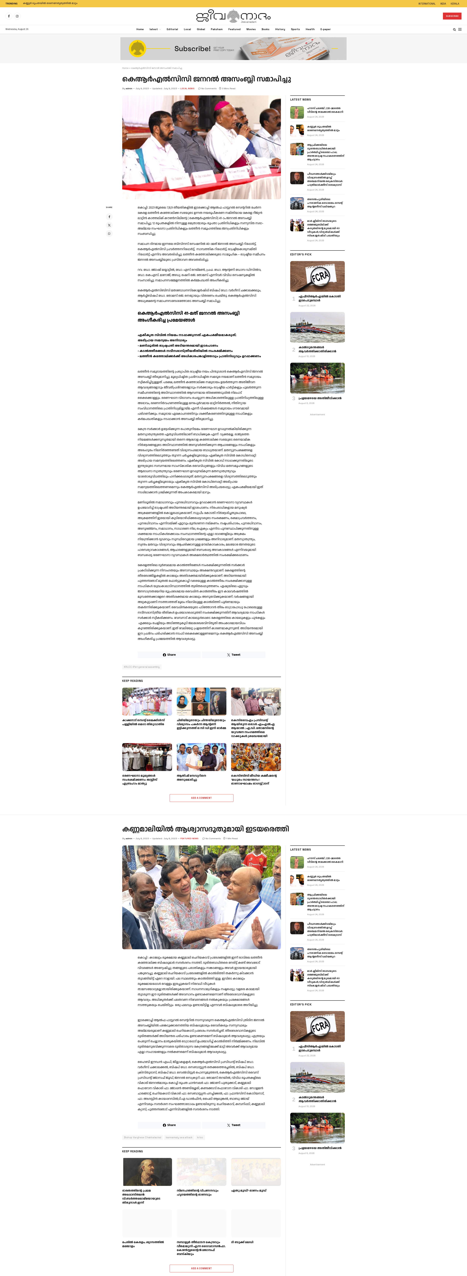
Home (140, 29)
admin (129, 88)
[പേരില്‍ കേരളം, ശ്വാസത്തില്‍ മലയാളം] (147, 1223)
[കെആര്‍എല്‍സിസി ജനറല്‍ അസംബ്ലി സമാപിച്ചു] (201, 147)
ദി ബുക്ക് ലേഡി (242, 1242)
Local (187, 29)
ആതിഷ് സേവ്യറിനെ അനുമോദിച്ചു (191, 778)
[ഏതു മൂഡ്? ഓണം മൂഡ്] (256, 1172)
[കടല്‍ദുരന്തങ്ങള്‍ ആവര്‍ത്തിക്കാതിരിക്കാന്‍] (317, 327)
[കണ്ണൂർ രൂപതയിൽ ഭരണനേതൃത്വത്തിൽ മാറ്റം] (297, 131)
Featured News (189, 838)
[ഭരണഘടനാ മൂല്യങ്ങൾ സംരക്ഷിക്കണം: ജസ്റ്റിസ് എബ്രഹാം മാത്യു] (147, 757)
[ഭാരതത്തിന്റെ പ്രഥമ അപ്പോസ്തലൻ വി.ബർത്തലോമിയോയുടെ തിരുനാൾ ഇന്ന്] (147, 1172)
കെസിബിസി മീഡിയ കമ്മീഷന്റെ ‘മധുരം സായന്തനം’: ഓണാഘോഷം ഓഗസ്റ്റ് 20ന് (254, 780)
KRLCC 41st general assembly (142, 666)
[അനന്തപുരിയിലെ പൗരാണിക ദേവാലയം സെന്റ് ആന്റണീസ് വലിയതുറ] (297, 203)
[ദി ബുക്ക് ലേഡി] (256, 1223)
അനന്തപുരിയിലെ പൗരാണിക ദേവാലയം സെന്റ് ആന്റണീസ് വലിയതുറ (325, 203)
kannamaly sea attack (179, 1137)
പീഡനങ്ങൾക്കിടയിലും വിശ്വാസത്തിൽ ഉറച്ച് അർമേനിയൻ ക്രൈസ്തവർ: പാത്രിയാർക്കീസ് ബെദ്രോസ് (325, 179)
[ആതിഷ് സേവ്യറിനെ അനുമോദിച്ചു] (202, 757)
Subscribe (452, 16)
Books (265, 29)
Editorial (172, 29)
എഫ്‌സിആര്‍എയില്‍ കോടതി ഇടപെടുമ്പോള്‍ (320, 299)
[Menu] (460, 29)
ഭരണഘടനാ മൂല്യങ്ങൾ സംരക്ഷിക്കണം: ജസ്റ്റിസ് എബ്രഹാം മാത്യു (139, 780)
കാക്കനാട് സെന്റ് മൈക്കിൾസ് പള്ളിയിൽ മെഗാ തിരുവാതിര (143, 722)
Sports (295, 29)
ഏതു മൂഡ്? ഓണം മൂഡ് (248, 1191)
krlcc (200, 1137)
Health (310, 29)
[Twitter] (109, 225)
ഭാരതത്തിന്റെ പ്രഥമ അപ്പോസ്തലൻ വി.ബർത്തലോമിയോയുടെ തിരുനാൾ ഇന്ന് (141, 1197)
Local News (187, 88)
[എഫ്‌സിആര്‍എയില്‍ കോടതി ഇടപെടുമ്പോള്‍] (317, 276)
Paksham (217, 29)
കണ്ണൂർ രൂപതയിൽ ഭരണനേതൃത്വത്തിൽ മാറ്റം (50, 3)
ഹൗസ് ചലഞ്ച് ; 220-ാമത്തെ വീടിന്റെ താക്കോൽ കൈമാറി (325, 110)
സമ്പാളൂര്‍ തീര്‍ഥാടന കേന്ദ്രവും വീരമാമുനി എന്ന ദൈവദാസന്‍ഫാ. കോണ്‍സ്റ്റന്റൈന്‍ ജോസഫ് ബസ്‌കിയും (201, 1248)
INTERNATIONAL (427, 3)
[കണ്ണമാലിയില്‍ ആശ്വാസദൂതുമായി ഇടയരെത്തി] (201, 897)
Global (201, 29)
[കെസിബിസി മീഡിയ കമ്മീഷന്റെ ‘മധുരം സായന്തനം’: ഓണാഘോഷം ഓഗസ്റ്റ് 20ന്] (256, 757)
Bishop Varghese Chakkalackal (142, 1137)
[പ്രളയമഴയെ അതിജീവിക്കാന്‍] (317, 378)
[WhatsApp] (109, 233)
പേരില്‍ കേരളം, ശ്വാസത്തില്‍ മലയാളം (143, 1244)
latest (154, 29)
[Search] (454, 29)
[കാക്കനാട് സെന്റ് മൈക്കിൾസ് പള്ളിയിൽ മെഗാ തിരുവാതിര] (147, 702)
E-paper (326, 29)
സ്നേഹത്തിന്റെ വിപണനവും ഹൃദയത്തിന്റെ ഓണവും (198, 1193)
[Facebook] (109, 216)
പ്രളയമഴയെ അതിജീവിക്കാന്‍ (320, 398)
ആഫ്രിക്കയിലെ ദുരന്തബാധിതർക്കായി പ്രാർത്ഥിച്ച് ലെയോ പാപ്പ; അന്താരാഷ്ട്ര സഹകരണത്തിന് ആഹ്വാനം (325, 152)
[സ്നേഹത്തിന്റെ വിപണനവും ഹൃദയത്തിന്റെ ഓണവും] (202, 1172)
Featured (234, 29)
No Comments (209, 88)
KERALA (455, 3)
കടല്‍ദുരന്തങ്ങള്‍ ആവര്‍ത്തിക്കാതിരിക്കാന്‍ (317, 350)
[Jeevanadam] (233, 16)
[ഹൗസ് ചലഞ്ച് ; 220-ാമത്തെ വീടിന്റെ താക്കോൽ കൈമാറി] (297, 112)
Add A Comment (201, 797)
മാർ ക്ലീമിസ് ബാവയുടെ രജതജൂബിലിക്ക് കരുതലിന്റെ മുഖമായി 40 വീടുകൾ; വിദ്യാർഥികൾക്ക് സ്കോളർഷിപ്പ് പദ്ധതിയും (323, 228)
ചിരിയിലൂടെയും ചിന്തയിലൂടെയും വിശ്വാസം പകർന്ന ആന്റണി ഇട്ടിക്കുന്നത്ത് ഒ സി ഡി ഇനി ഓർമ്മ (201, 724)
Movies (251, 29)
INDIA (443, 3)
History (280, 29)
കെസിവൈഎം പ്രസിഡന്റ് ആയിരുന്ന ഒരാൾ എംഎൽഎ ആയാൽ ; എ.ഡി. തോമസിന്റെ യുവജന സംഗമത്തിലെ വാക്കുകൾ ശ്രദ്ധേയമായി (253, 728)
